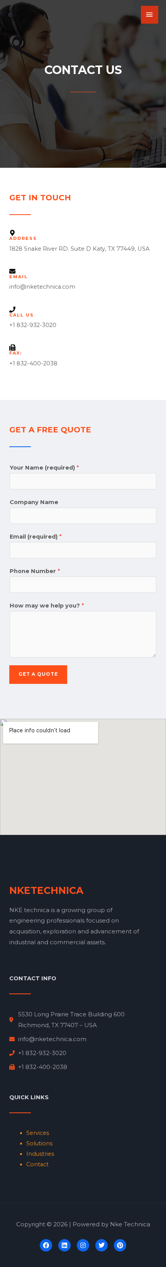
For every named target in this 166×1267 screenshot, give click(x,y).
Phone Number (35, 571)
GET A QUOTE (38, 674)
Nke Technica (130, 1224)
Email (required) (35, 536)
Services (37, 1132)
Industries (40, 1153)
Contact (37, 1164)
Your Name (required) (44, 467)
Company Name (34, 502)
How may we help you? (47, 605)
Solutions (39, 1143)
